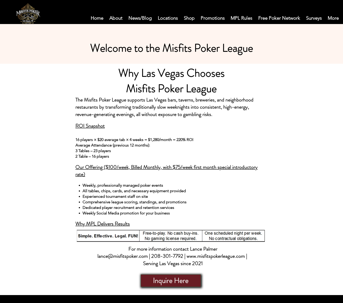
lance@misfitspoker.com (122, 256)
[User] (324, 14)
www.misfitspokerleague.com (216, 256)
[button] (315, 15)
